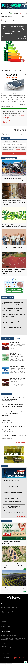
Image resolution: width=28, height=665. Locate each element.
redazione (15, 655)
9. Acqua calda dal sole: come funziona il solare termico (11, 481)
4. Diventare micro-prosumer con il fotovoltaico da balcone (13, 506)
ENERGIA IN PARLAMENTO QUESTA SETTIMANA (18, 379)
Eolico (2, 628)
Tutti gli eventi (20, 442)
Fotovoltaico (12, 16)
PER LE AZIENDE (5, 631)
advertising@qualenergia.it (10, 635)
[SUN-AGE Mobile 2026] (14, 82)
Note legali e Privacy (17, 657)
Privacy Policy (3, 664)
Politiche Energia (21, 16)
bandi (2, 134)
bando (5, 134)
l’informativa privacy (18, 149)
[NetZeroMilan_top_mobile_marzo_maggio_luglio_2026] (14, 5)
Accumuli (3, 624)
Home (2, 19)
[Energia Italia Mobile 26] (14, 286)
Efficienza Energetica (9, 19)
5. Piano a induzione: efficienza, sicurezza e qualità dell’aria (12, 502)
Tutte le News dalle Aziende (16, 334)
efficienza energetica (12, 134)
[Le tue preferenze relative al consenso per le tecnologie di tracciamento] (25, 662)
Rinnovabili (4, 16)
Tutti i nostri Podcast (19, 516)
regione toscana (21, 134)
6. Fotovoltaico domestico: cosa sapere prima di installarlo (12, 497)
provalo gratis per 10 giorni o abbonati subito (12, 120)
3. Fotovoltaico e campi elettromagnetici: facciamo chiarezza (13, 511)
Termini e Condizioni (15, 658)
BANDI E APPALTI (15, 342)
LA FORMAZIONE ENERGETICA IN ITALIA (16, 354)
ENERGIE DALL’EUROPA (17, 366)
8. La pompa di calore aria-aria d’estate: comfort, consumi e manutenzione (12, 486)
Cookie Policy (9, 664)
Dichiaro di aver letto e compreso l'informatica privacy (14, 148)
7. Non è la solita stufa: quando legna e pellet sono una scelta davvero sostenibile (13, 492)
